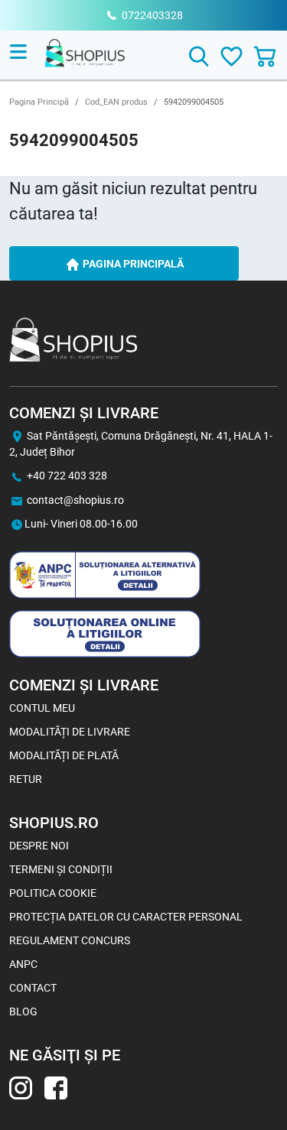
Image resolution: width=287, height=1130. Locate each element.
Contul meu (42, 708)
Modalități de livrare (69, 732)
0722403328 (152, 15)
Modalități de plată (64, 755)
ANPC (23, 964)
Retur (25, 779)
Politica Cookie (52, 893)
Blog (23, 1011)
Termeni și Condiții (61, 869)
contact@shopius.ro (75, 500)
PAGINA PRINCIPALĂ (132, 264)
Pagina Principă (39, 102)
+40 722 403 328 (67, 475)
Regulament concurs (69, 940)
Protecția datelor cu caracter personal (126, 917)
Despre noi (39, 845)
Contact (33, 988)
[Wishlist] (231, 56)
